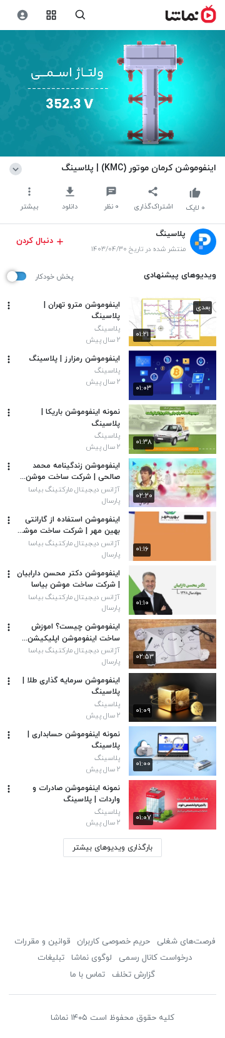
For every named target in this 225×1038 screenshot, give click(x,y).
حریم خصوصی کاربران (113, 941)
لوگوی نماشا (91, 957)
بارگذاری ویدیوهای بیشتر (112, 847)
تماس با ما (87, 974)
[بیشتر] (8, 305)
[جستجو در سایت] (80, 15)
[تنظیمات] (22, 15)
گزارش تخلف (133, 974)
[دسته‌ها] (51, 15)
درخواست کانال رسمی (155, 957)
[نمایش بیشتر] (18, 168)
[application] (112, 93)
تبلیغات (51, 957)
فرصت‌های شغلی (186, 941)
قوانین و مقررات (42, 941)
